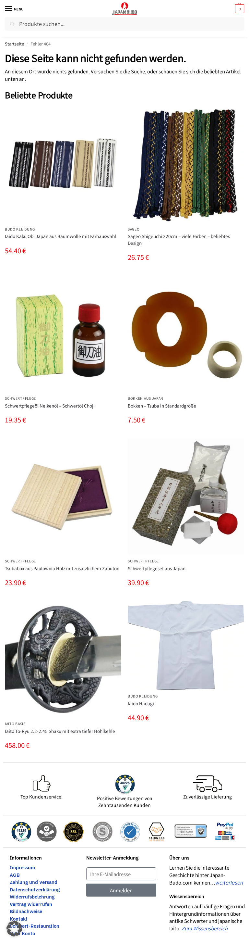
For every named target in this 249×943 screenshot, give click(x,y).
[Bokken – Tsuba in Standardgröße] (186, 334)
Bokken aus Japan (145, 398)
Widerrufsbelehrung (32, 897)
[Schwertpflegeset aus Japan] (186, 496)
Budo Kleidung (20, 229)
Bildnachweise (26, 911)
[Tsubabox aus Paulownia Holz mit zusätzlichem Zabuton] (63, 496)
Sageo (134, 229)
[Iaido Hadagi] (186, 645)
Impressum (22, 867)
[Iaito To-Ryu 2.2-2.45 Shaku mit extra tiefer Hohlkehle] (63, 659)
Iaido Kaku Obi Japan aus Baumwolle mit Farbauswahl (60, 236)
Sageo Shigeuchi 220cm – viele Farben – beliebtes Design (179, 239)
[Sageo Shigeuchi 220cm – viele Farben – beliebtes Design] (186, 165)
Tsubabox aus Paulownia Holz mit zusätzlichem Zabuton (62, 568)
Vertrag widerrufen (31, 904)
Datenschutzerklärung (35, 889)
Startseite (14, 44)
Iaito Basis (15, 723)
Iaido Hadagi (141, 703)
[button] (238, 8)
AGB (15, 875)
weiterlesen (229, 882)
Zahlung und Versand (33, 882)
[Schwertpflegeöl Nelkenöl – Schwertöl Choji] (63, 334)
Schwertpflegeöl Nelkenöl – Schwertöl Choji (50, 405)
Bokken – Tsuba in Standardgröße (162, 405)
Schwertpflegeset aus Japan (156, 568)
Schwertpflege (20, 398)
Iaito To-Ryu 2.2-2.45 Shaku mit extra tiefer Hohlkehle (60, 731)
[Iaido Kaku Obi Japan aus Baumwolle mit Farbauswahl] (63, 165)
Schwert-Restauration (34, 926)
